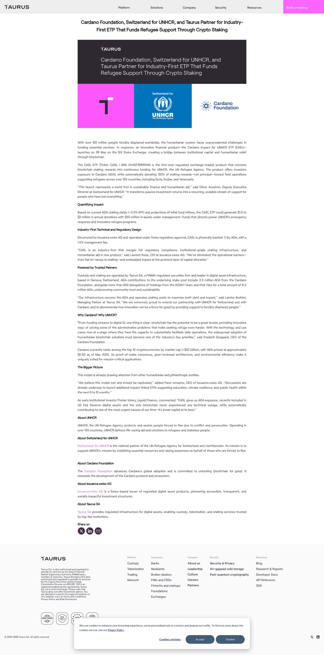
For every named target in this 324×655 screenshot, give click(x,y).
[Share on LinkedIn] (90, 531)
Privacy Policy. (116, 630)
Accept (200, 639)
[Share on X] (81, 531)
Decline (230, 639)
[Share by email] (98, 531)
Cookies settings (170, 639)
